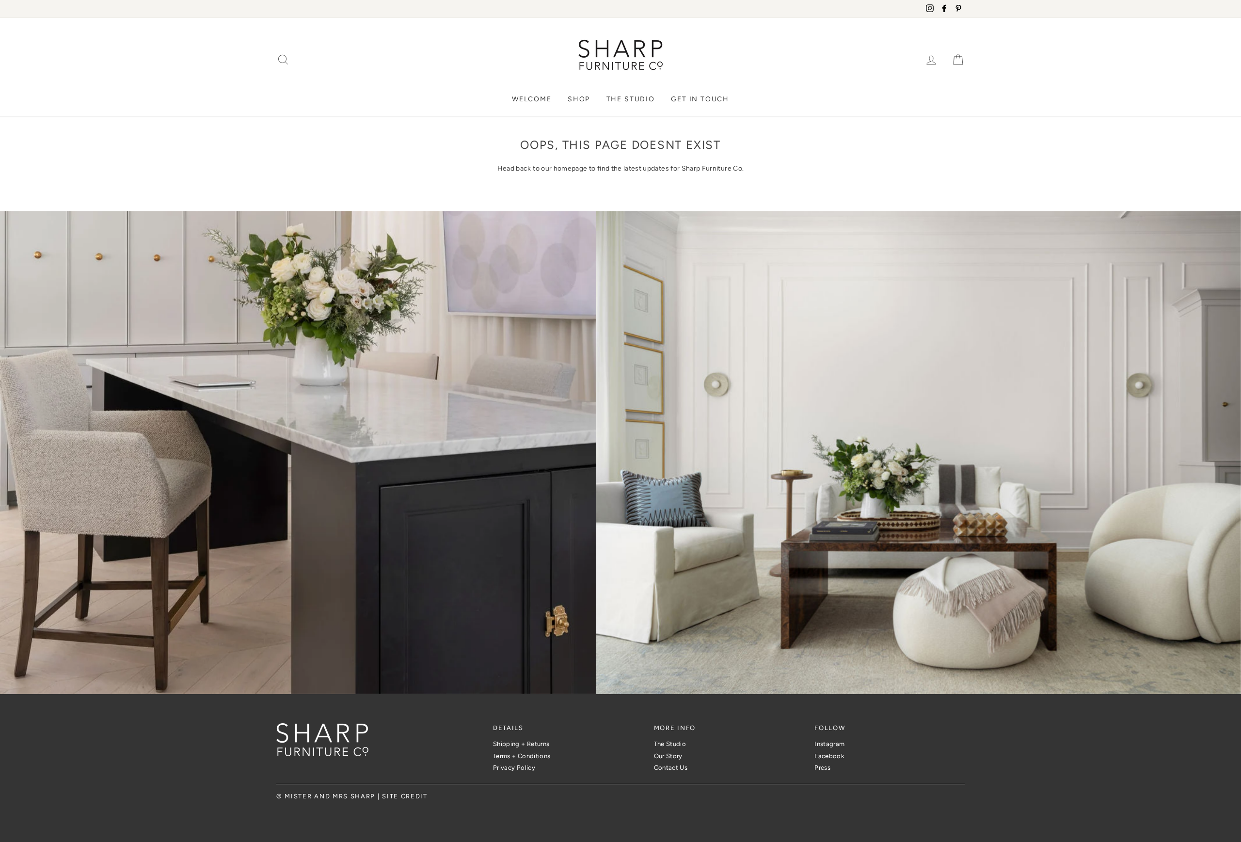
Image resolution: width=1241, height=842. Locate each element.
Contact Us (671, 767)
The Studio (630, 99)
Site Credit (405, 796)
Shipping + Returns (521, 743)
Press (822, 767)
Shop (579, 99)
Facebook (829, 756)
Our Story (668, 756)
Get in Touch (700, 99)
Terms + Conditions (521, 756)
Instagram (829, 743)
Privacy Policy (514, 767)
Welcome (532, 99)
